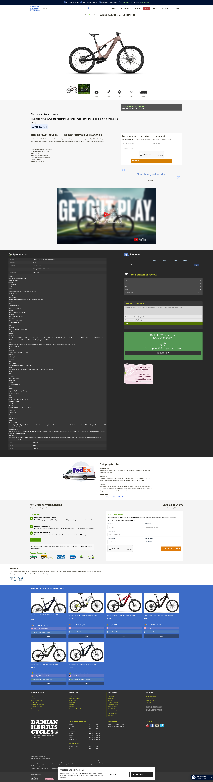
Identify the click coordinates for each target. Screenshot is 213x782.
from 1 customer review (142, 274)
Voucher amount (149, 538)
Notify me (135, 161)
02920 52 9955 (126, 2)
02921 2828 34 (141, 2)
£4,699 (33, 667)
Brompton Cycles (113, 704)
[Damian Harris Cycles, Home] (35, 8)
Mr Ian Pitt (151, 180)
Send (127, 323)
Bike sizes (72, 702)
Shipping (143, 96)
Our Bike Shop (73, 692)
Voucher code (111, 538)
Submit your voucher (170, 548)
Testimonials (35, 709)
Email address (111, 531)
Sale (146, 8)
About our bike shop (36, 700)
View (48, 636)
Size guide (131, 96)
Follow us (149, 721)
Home (33, 696)
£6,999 (33, 620)
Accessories (125, 8)
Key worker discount (75, 709)
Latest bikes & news (36, 711)
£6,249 (108, 618)
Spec (120, 96)
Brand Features (112, 692)
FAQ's (155, 8)
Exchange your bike (36, 706)
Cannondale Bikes (113, 702)
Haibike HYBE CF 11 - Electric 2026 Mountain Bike (83, 615)
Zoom (108, 96)
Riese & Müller (112, 709)
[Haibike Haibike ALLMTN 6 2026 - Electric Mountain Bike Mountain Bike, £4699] (48, 652)
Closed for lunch (74, 743)
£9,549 (71, 618)
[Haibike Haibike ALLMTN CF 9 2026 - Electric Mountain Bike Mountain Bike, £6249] (124, 603)
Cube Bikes (111, 696)
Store (122, 2)
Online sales (137, 2)
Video (96, 96)
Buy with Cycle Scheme (37, 704)
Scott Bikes (111, 698)
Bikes (113, 8)
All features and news (114, 711)
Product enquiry (134, 303)
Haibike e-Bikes (112, 706)
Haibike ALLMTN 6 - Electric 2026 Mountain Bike (44, 664)
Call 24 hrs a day (112, 721)
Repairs (71, 704)
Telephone (148, 523)
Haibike (93, 15)
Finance (137, 8)
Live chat (148, 702)
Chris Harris (166, 8)
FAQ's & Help (149, 698)
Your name (110, 523)
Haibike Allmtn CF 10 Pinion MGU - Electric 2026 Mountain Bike (47, 616)
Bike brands (111, 715)
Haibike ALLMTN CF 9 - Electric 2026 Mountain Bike (120, 615)
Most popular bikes (74, 698)
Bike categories (112, 713)
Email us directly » (151, 700)
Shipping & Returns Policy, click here (116, 497)
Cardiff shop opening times (77, 721)
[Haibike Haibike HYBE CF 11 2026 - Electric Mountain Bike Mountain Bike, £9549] (86, 603)
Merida (110, 700)
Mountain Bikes (83, 15)
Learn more (35, 540)
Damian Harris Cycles (37, 692)
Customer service (151, 696)
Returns (71, 706)
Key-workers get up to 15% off (133, 107)
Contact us (34, 702)
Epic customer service (72, 2)
